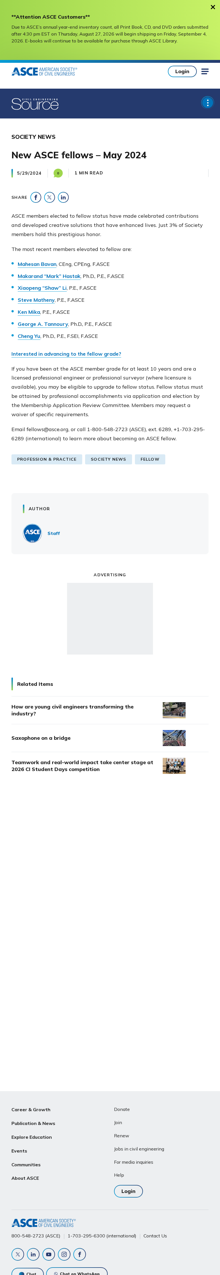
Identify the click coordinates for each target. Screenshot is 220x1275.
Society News (108, 459)
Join (118, 1122)
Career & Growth (30, 1109)
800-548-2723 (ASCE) (35, 1236)
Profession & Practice (46, 459)
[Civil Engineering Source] (35, 103)
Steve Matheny (36, 300)
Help (119, 1175)
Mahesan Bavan (37, 264)
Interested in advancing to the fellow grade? (66, 354)
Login (182, 71)
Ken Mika (29, 312)
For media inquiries (133, 1162)
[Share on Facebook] (35, 197)
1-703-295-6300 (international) (102, 1236)
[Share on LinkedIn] (63, 197)
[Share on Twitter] (49, 197)
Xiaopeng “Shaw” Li (42, 288)
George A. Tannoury (43, 324)
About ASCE (25, 1178)
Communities (26, 1164)
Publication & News (33, 1123)
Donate (122, 1109)
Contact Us (155, 1236)
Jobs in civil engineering (139, 1149)
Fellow (150, 459)
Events (19, 1151)
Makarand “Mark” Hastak (49, 276)
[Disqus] (110, 874)
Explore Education (31, 1137)
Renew (121, 1135)
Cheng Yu (29, 336)
